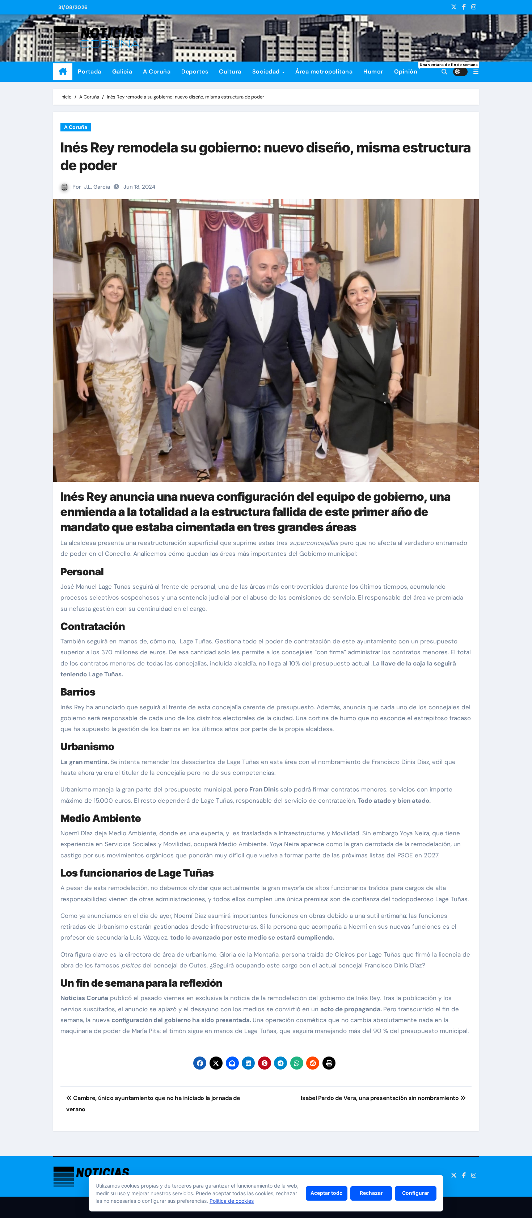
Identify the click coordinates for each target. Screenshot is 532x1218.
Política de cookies (232, 1201)
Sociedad (267, 71)
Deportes (194, 71)
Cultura (230, 71)
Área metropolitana (323, 71)
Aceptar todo (327, 1193)
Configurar (415, 1193)
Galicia (122, 71)
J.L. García (97, 186)
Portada (89, 71)
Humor (373, 71)
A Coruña (156, 71)
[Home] (62, 71)
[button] (476, 71)
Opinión (408, 68)
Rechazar (371, 1193)
